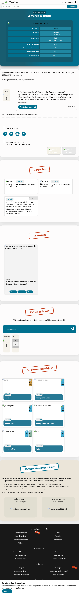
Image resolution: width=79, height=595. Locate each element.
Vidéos (20, 543)
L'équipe (66, 567)
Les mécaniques (20, 555)
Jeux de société (20, 536)
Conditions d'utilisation (21, 575)
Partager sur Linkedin (17, 134)
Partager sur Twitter (11, 134)
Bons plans (58, 539)
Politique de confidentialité (58, 571)
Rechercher (72, 6)
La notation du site (20, 571)
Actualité (58, 536)
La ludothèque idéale (58, 559)
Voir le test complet (28, 107)
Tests (58, 533)
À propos (21, 568)
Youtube (13, 292)
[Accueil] (11, 2)
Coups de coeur (20, 559)
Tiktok (29, 292)
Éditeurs (58, 552)
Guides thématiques (21, 539)
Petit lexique (58, 555)
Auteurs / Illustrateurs (20, 552)
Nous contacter (58, 575)
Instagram (21, 292)
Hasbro (55, 28)
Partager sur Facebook (5, 134)
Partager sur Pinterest (24, 134)
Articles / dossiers (27, 532)
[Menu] (2, 2)
